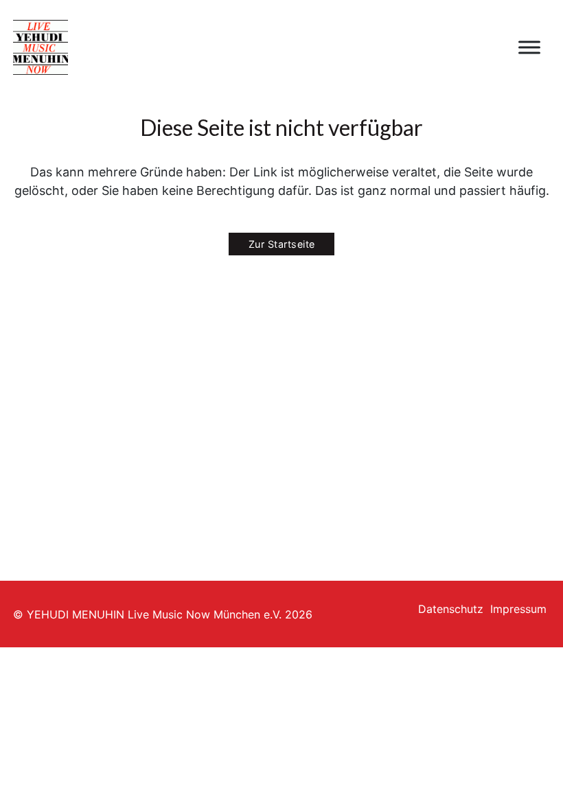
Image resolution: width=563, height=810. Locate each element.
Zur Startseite (282, 244)
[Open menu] (529, 47)
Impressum (518, 609)
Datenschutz (450, 609)
